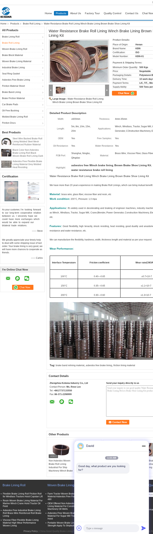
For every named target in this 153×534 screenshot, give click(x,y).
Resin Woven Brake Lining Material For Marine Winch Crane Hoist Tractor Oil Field (23, 503)
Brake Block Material (12, 55)
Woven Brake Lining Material (16, 61)
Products (61, 13)
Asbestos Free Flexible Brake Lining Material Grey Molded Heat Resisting (27, 164)
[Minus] (143, 446)
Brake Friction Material (13, 98)
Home (48, 13)
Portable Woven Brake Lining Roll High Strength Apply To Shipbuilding (67, 524)
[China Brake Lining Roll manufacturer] (7, 12)
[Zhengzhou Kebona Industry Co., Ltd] (50, 90)
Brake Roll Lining (31, 23)
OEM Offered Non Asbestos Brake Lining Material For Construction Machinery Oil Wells (65, 506)
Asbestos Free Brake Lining (16, 80)
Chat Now (124, 93)
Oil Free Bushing (10, 110)
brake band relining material (70, 365)
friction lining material (124, 365)
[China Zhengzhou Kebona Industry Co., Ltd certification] (11, 191)
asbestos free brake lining (99, 365)
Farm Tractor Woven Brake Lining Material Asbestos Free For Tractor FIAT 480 (67, 496)
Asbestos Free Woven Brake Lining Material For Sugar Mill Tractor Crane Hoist (66, 516)
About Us (75, 13)
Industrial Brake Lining (13, 67)
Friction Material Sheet (13, 86)
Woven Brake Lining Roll (14, 49)
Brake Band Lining (11, 92)
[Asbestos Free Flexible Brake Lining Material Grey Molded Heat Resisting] (6, 164)
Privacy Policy (31, 531)
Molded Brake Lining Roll (15, 116)
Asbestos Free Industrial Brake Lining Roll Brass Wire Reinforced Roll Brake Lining (22, 513)
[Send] (144, 528)
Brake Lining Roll (11, 36)
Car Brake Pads (10, 104)
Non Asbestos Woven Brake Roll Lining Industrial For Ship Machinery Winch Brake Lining (61, 467)
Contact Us (131, 13)
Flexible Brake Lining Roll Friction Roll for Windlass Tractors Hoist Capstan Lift (23, 495)
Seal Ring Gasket (11, 73)
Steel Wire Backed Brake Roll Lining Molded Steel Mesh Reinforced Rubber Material (27, 141)
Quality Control (112, 13)
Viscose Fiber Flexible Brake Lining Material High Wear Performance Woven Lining (21, 523)
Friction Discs (9, 123)
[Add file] (79, 528)
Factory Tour (92, 13)
